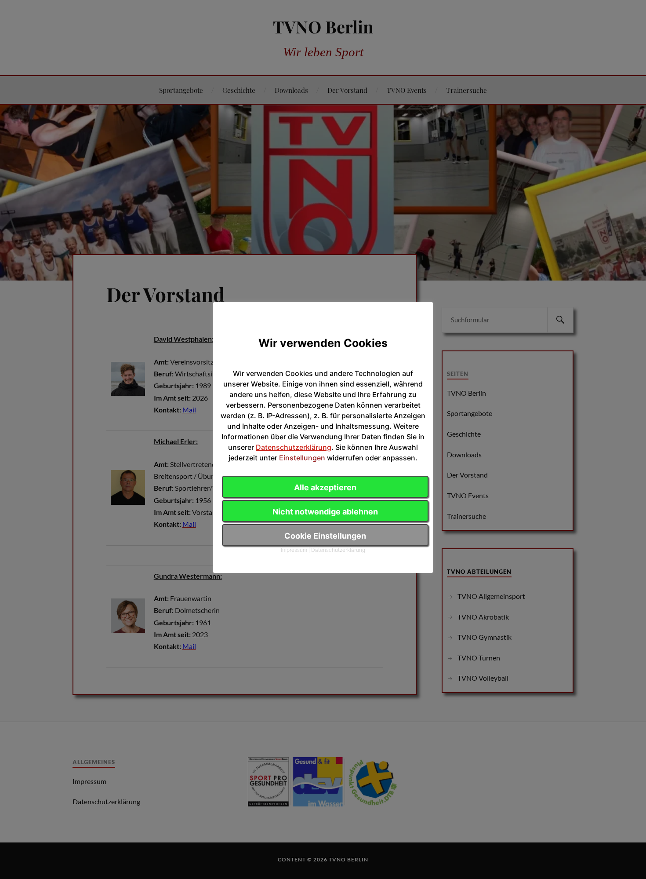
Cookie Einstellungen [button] (325, 535)
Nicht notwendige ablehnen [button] (325, 511)
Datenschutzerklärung (293, 447)
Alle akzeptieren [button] (325, 487)
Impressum (294, 550)
